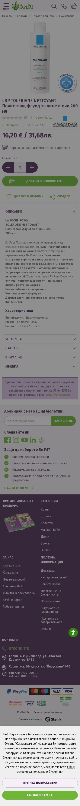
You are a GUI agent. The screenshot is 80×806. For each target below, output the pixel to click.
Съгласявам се (40, 795)
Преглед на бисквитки (40, 783)
